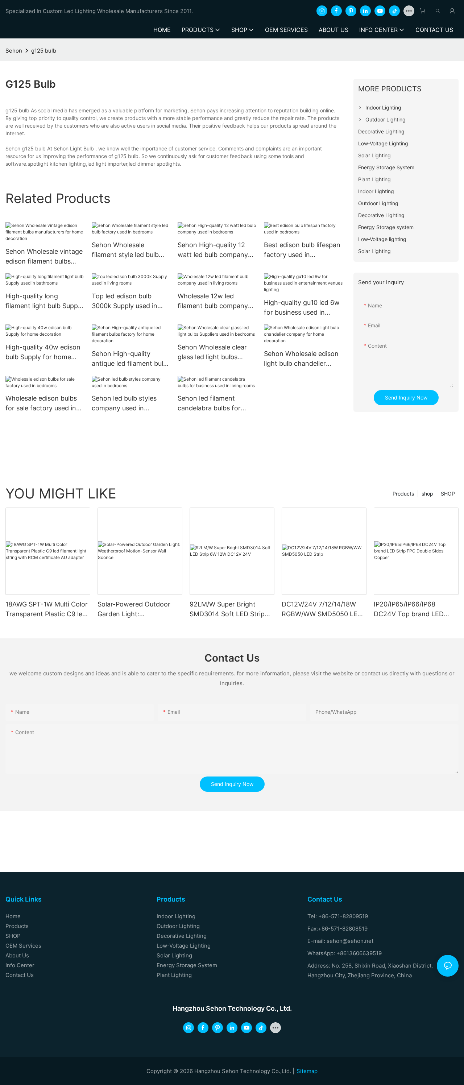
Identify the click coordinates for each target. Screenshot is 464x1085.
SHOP (448, 493)
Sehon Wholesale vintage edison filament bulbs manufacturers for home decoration (44, 257)
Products (403, 493)
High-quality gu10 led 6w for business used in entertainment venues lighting (302, 308)
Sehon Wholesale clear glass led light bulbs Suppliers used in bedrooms (212, 352)
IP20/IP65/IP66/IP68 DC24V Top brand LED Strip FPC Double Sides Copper (409, 609)
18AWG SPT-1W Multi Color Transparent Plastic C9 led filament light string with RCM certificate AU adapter (46, 609)
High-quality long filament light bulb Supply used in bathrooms (44, 301)
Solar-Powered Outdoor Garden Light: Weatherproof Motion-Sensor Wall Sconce (134, 609)
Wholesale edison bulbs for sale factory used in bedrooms (41, 403)
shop (427, 493)
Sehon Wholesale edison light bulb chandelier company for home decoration (301, 359)
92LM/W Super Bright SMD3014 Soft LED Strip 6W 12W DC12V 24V (227, 609)
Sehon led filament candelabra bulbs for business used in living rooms (211, 403)
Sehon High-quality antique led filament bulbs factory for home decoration (131, 359)
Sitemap (307, 1071)
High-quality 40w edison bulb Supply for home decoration (42, 352)
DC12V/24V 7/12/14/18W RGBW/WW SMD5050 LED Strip (322, 609)
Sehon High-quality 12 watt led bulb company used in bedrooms (213, 250)
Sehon (13, 50)
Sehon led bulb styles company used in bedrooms (124, 403)
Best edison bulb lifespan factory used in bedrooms (302, 250)
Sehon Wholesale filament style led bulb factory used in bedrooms (125, 250)
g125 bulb (43, 50)
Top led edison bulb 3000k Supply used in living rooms (124, 301)
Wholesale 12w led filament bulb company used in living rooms (213, 301)
